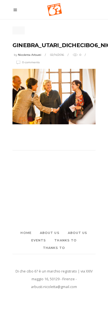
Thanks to (65, 240)
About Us (50, 233)
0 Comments (31, 62)
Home (25, 233)
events (38, 240)
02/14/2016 (57, 55)
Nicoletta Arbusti (29, 55)
